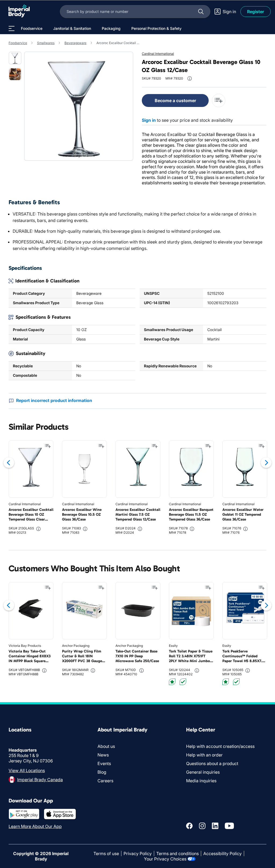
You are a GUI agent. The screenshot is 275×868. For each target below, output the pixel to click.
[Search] (201, 11)
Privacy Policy (138, 853)
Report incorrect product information (54, 400)
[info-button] (189, 78)
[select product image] (15, 58)
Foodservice (18, 43)
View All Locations (27, 770)
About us (106, 746)
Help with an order (204, 755)
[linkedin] (215, 826)
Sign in (149, 120)
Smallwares (46, 43)
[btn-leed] (172, 682)
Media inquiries (201, 780)
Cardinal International (158, 54)
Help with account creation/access (220, 746)
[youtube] (229, 826)
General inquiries (203, 772)
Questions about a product (212, 763)
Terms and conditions (177, 853)
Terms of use (106, 853)
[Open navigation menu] (12, 28)
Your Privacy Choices (165, 859)
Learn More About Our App (35, 826)
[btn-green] (183, 682)
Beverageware (75, 43)
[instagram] (202, 826)
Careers (105, 780)
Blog (101, 772)
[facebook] (189, 826)
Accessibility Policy (222, 853)
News (103, 755)
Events (104, 763)
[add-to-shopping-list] (218, 100)
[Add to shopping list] (48, 446)
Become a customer (175, 100)
